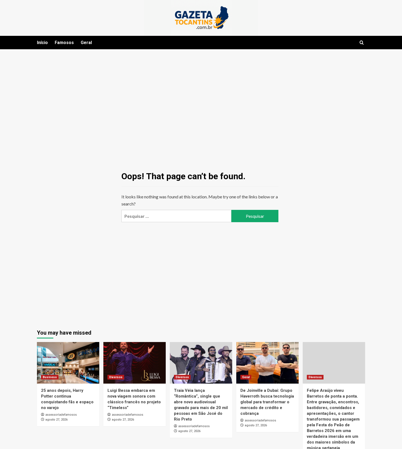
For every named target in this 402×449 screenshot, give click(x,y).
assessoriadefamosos (61, 414)
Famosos (64, 42)
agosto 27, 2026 (56, 419)
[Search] (361, 43)
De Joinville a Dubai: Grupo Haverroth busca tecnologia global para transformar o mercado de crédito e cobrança (267, 402)
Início (42, 42)
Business (50, 377)
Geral (86, 42)
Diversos (116, 377)
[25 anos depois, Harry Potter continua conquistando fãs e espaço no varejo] (68, 363)
